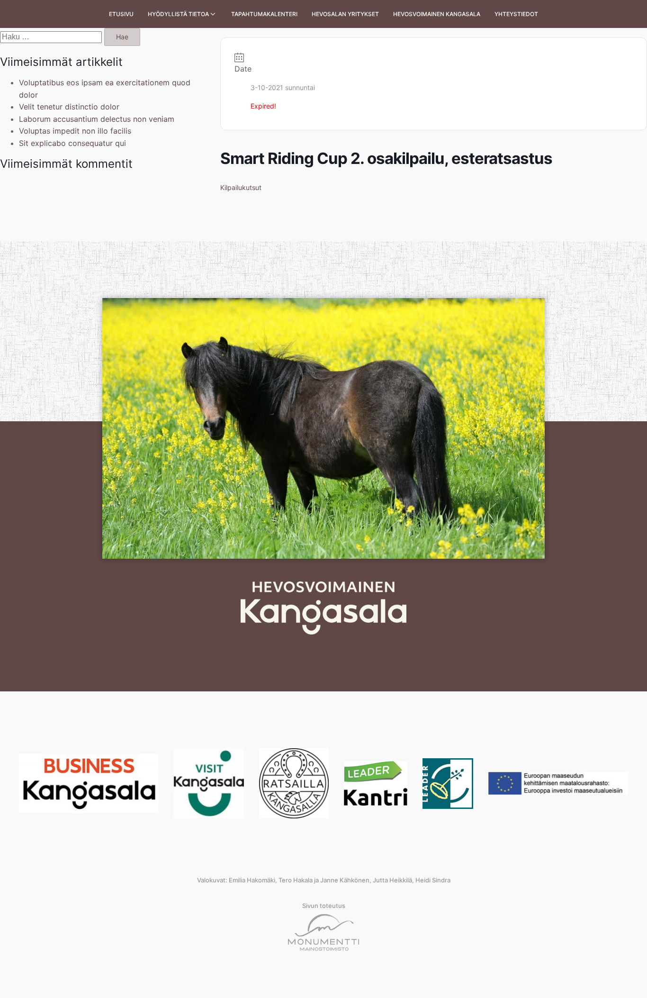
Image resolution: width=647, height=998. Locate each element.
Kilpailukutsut (240, 187)
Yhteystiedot (516, 14)
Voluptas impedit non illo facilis (75, 131)
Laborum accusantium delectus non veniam (96, 119)
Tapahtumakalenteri (264, 14)
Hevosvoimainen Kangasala (436, 14)
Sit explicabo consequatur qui (72, 143)
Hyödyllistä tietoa (178, 14)
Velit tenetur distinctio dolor (69, 106)
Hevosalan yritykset (345, 14)
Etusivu (121, 14)
